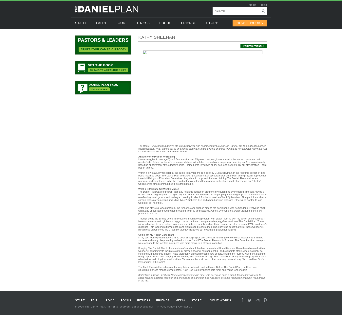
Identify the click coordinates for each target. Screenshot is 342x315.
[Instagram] (258, 300)
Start (80, 23)
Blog (264, 5)
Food (120, 23)
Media (252, 5)
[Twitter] (250, 300)
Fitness (142, 23)
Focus (165, 23)
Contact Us (185, 306)
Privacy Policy (166, 306)
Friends (189, 23)
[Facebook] (242, 300)
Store (212, 23)
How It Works (250, 23)
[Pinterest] (265, 300)
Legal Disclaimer (142, 306)
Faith (101, 23)
